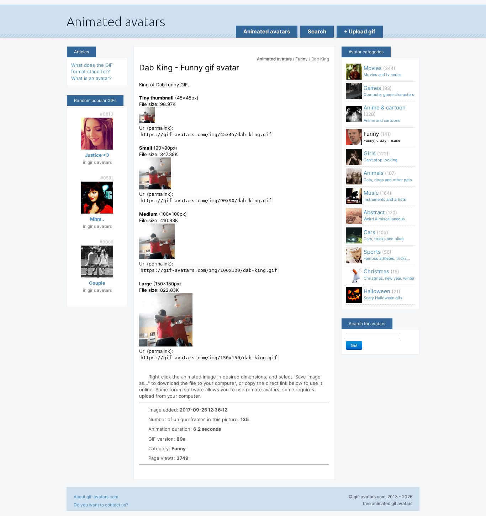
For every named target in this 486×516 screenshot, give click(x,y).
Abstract (384, 215)
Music (385, 195)
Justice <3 (97, 155)
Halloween (383, 294)
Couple (97, 283)
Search (317, 31)
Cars (384, 235)
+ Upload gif (359, 31)
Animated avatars (266, 31)
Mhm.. (97, 219)
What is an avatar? (91, 78)
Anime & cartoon (385, 113)
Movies (383, 71)
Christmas (389, 274)
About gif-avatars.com (96, 496)
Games (389, 91)
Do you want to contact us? (101, 504)
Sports (387, 254)
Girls (380, 156)
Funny (301, 59)
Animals (388, 176)
